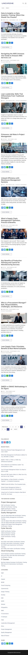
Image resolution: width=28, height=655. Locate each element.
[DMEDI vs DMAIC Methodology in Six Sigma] (14, 400)
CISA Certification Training (8, 534)
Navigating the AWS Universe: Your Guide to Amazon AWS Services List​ (12, 56)
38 (11, 429)
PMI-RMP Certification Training (9, 510)
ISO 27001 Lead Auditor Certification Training (13, 541)
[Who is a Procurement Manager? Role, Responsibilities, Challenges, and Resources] (14, 318)
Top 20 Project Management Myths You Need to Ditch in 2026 (13, 470)
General (3, 604)
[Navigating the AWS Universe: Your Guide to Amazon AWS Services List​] (14, 69)
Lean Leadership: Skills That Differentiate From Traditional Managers (12, 96)
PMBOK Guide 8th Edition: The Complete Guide (13, 484)
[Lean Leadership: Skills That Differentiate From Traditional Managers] (14, 108)
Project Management (7, 140)
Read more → (6, 47)
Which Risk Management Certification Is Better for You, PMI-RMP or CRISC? (14, 455)
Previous (5, 427)
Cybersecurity (4, 588)
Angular (3, 579)
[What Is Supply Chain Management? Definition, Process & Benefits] (14, 234)
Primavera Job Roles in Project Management (13, 135)
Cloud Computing (5, 585)
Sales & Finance (5, 635)
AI (1, 576)
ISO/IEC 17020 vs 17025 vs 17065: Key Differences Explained (11, 460)
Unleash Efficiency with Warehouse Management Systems (10, 180)
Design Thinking (5, 591)
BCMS (2, 582)
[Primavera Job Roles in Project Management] (14, 148)
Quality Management (22, 100)
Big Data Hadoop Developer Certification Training (14, 562)
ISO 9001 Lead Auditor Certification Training (12, 543)
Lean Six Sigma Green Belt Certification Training (13, 522)
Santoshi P (4, 139)
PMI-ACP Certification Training (9, 507)
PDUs (2, 626)
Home (3, 8)
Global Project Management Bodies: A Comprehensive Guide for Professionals (11, 488)
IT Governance (5, 613)
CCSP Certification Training (8, 536)
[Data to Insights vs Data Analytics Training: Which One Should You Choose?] (14, 27)
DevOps (3, 594)
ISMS (2, 610)
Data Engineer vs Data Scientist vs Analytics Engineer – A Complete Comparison (12, 480)
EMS (2, 598)
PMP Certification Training (8, 505)
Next (15, 429)
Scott (3, 100)
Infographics (4, 607)
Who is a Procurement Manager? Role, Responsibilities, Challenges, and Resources (13, 305)
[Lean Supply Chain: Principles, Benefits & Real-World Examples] (14, 360)
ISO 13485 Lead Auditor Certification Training (13, 548)
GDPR (2, 601)
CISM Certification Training (8, 533)
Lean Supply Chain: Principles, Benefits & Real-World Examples (13, 347)
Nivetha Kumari (5, 60)
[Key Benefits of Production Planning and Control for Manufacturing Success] (14, 276)
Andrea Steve (5, 19)
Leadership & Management (8, 623)
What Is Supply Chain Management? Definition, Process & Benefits (11, 220)
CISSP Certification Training (8, 531)
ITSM (21, 19)
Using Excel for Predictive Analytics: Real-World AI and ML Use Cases (13, 493)
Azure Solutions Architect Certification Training (13, 553)
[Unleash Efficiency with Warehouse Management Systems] (14, 192)
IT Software (4, 616)
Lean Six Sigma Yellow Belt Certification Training (13, 520)
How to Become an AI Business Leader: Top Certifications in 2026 (12, 465)
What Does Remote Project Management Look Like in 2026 (13, 450)
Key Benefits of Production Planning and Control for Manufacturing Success (11, 262)
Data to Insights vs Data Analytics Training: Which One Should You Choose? (12, 15)
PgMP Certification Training (8, 508)
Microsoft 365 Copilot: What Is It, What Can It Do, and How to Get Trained (14, 475)
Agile (2, 573)
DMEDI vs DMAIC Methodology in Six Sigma (14, 388)
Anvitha (4, 267)
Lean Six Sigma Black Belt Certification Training (13, 515)
